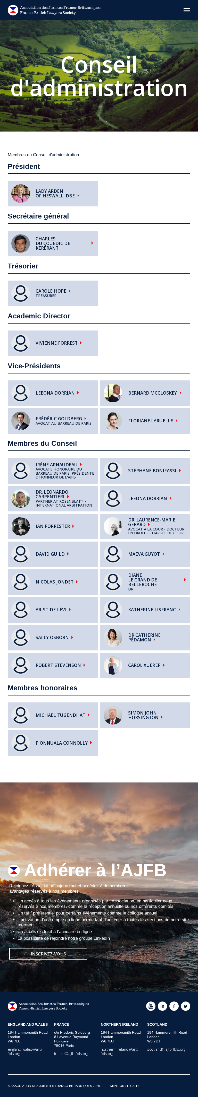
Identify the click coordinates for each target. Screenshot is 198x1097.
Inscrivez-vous (48, 954)
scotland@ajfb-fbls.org (166, 1049)
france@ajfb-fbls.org (71, 1053)
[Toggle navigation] (187, 10)
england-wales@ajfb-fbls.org (25, 1051)
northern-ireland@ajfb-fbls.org (120, 1051)
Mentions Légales (124, 1085)
